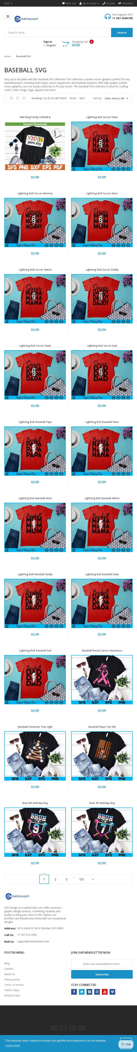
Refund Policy (12, 995)
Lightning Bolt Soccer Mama (35, 269)
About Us (9, 974)
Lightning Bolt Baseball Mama (102, 498)
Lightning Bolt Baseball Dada (102, 574)
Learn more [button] (13, 1045)
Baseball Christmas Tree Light (35, 726)
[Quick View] (49, 148)
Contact (8, 968)
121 (81, 879)
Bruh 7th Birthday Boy (102, 803)
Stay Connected (83, 985)
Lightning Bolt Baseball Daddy (35, 574)
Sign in (48, 41)
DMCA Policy (11, 990)
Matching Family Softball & (35, 117)
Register (51, 45)
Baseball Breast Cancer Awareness (102, 650)
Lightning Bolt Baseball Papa (35, 422)
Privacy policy (12, 979)
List (24, 98)
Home (7, 56)
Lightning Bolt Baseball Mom (35, 498)
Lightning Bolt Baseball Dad (35, 650)
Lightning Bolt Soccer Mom (102, 193)
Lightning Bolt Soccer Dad (102, 345)
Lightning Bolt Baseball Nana (102, 422)
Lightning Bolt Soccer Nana (102, 117)
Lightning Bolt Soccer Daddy (102, 269)
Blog (7, 963)
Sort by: (97, 98)
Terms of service (14, 984)
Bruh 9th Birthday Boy (35, 803)
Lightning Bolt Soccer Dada (35, 345)
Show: (73, 98)
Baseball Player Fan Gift (102, 726)
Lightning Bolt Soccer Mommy (35, 193)
